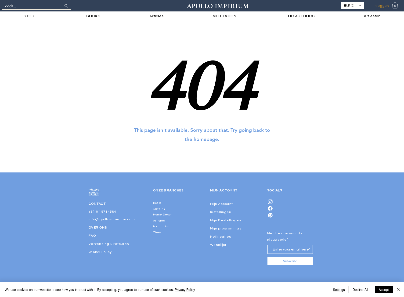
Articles (159, 220)
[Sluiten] (398, 289)
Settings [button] (339, 289)
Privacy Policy (185, 289)
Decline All (360, 289)
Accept (384, 289)
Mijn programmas (225, 228)
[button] (352, 5)
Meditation (161, 226)
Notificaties (220, 236)
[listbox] (352, 5)
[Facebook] (270, 208)
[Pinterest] (270, 215)
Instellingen (220, 212)
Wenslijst (218, 245)
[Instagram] (270, 202)
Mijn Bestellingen (225, 220)
